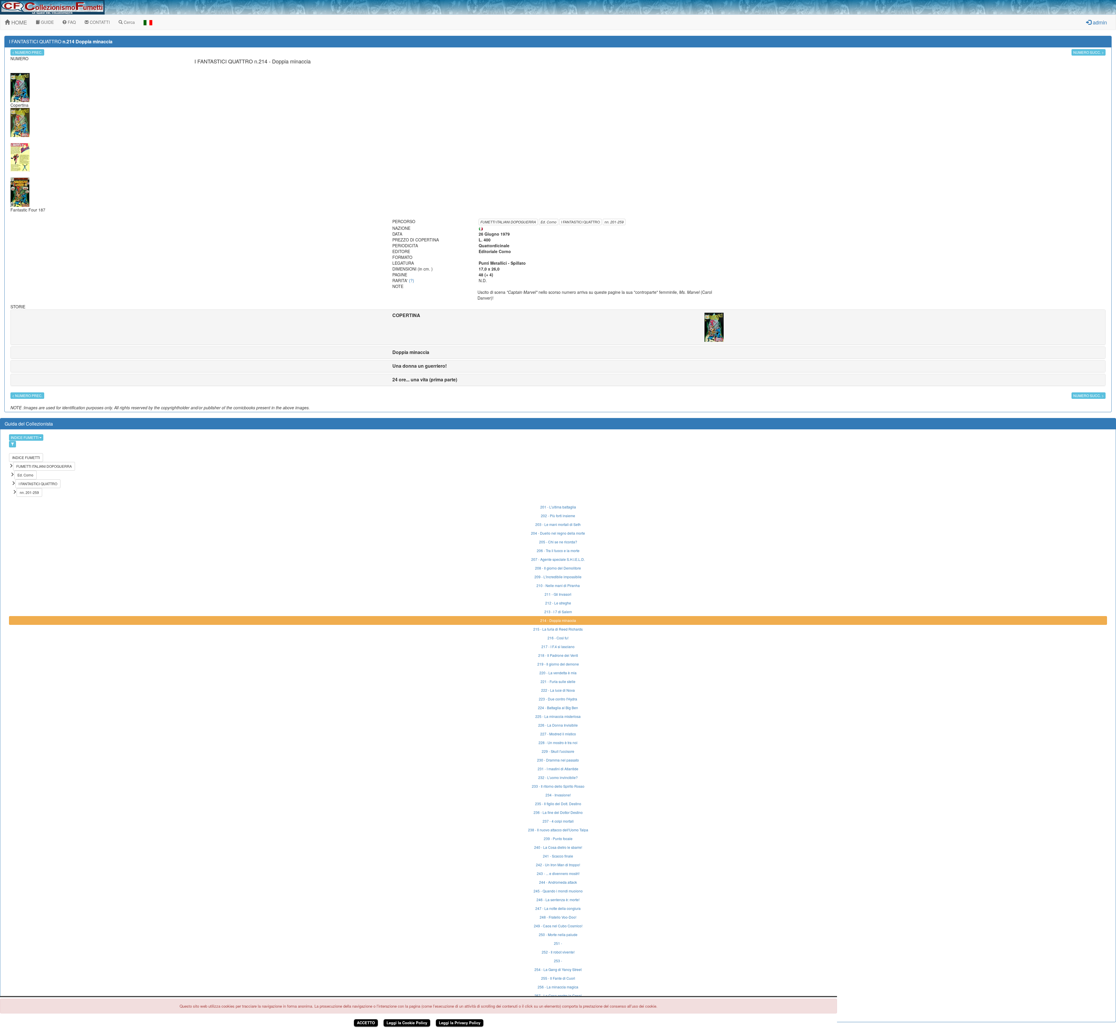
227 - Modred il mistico (558, 733)
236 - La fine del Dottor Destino (558, 812)
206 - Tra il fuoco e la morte (558, 550)
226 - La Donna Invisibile (558, 725)
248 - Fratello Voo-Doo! (558, 917)
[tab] (558, 327)
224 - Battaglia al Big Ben (558, 707)
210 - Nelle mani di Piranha (558, 585)
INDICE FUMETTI (25, 437)
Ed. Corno (549, 221)
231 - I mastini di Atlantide (558, 768)
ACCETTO (366, 1022)
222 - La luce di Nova (558, 690)
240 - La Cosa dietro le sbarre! (558, 847)
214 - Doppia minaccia (558, 620)
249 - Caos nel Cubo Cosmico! (558, 925)
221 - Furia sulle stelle (558, 681)
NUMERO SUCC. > (1088, 52)
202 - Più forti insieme (558, 515)
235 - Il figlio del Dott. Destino (558, 803)
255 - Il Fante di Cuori (558, 978)
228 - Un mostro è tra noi (558, 742)
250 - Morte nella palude (558, 934)
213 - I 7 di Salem (558, 611)
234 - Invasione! (558, 794)
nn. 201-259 (614, 221)
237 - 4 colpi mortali (558, 821)
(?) (411, 280)
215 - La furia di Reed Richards (558, 629)
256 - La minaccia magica (558, 986)
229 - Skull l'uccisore (558, 751)
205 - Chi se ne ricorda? (558, 541)
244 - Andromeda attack (558, 882)
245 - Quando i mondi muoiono (558, 890)
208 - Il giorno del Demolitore (558, 567)
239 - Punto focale (558, 838)
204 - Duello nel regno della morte (558, 533)
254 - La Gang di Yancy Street (558, 969)
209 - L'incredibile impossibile (558, 576)
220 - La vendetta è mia (558, 672)
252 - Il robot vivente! (558, 951)
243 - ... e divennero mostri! (558, 873)
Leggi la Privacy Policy (459, 1022)
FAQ (71, 22)
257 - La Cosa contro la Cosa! (558, 995)
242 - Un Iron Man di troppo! (558, 864)
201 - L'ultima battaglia (558, 506)
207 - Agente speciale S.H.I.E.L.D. (558, 559)
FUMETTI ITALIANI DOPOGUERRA (508, 221)
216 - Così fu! (558, 637)
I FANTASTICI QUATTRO (580, 221)
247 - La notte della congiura (558, 908)
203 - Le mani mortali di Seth (558, 524)
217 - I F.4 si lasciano (558, 646)
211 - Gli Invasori (558, 594)
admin (1099, 22)
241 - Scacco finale (558, 855)
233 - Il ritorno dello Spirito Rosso (558, 786)
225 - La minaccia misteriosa (558, 716)
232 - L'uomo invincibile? (558, 777)
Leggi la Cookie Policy (407, 1022)
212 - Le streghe (558, 602)
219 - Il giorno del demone (558, 663)
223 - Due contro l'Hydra (558, 698)
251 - (558, 943)
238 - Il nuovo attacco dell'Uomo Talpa (558, 829)
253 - (558, 960)
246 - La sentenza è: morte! (558, 899)
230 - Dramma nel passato (558, 759)
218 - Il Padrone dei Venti (558, 655)
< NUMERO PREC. (27, 52)
